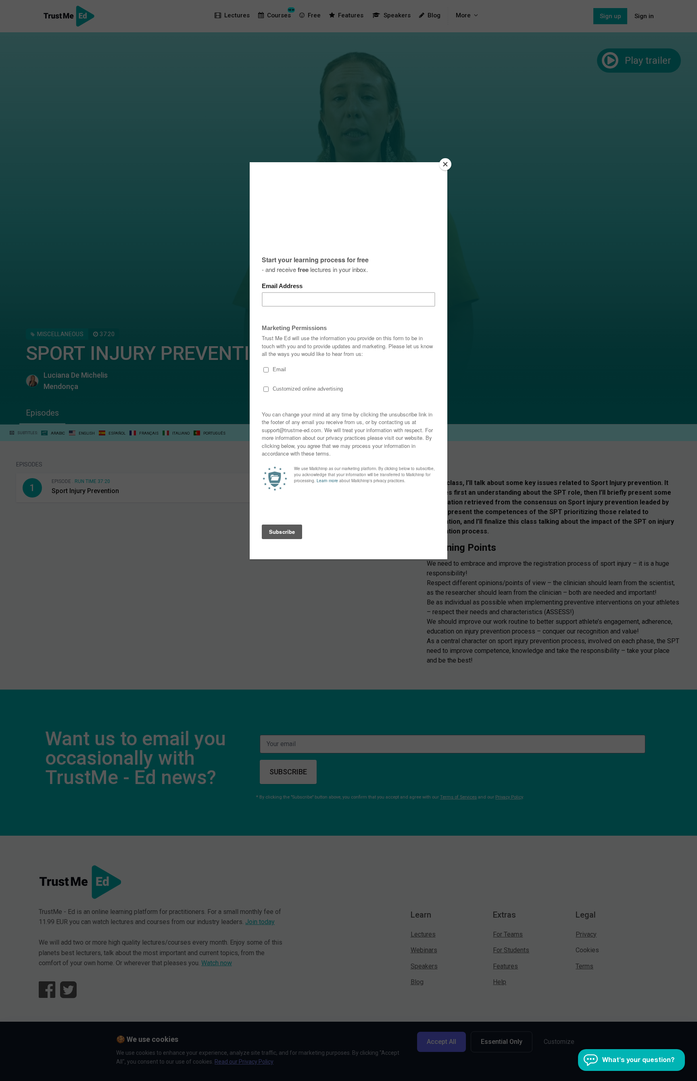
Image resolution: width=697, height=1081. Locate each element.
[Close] (445, 164)
